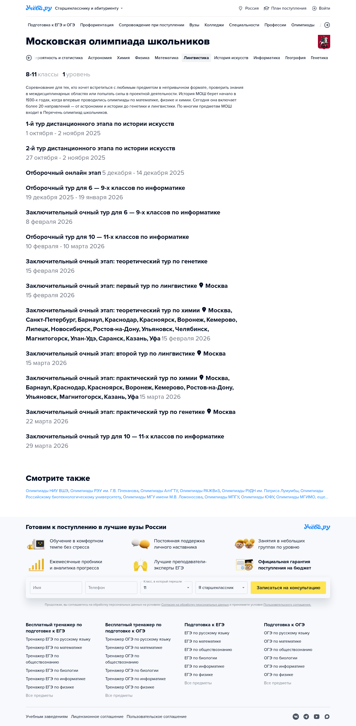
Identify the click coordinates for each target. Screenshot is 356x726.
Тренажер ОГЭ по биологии (131, 670)
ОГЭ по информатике (284, 666)
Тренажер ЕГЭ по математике (54, 647)
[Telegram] (306, 716)
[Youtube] (317, 716)
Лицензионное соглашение (97, 716)
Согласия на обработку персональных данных (195, 604)
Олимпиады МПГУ (222, 497)
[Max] (327, 716)
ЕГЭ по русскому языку (207, 633)
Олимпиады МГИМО (295, 497)
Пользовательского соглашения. (287, 604)
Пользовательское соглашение (157, 716)
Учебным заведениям (47, 716)
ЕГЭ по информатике (204, 666)
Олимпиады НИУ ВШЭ (47, 490)
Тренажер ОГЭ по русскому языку (138, 639)
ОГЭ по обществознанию (288, 649)
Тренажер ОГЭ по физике (129, 687)
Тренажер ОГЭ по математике (133, 647)
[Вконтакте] (296, 716)
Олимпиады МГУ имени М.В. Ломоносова (162, 497)
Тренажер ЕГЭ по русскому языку (58, 639)
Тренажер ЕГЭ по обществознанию (42, 659)
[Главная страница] (39, 8)
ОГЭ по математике (282, 641)
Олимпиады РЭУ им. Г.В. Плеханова (104, 490)
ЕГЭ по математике (203, 641)
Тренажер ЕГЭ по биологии (52, 670)
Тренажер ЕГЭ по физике (50, 687)
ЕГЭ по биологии (201, 658)
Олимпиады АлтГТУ (159, 490)
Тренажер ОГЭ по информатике (135, 678)
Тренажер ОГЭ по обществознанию (122, 659)
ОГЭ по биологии (280, 658)
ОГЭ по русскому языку (287, 633)
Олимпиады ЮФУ (257, 497)
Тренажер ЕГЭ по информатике (55, 678)
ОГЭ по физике (278, 674)
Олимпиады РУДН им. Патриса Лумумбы (260, 490)
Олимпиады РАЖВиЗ (200, 490)
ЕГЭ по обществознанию (208, 649)
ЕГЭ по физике (199, 674)
